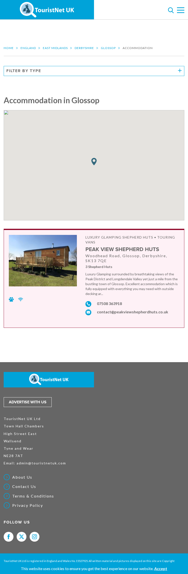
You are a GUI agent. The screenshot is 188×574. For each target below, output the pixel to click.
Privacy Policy (27, 505)
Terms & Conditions (33, 496)
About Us (22, 477)
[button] (94, 161)
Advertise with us (28, 402)
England (28, 48)
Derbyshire (84, 48)
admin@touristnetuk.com (41, 463)
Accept (160, 568)
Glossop (108, 48)
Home (9, 48)
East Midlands (55, 48)
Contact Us (24, 486)
